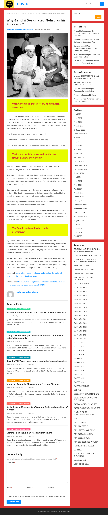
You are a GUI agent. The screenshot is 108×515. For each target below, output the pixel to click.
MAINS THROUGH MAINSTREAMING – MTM (84, 413)
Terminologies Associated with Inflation (84, 89)
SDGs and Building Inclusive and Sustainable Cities (87, 55)
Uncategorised (80, 460)
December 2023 (80, 204)
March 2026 (78, 126)
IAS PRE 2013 (79, 343)
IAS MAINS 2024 (80, 331)
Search (77, 13)
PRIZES (77, 418)
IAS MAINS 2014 (80, 291)
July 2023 (77, 224)
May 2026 (78, 122)
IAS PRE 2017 (79, 358)
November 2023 (80, 208)
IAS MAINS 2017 (80, 303)
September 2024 (80, 169)
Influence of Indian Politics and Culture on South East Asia (36, 312)
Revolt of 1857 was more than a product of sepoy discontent (37, 361)
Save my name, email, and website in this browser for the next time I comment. (37, 496)
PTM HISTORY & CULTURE (84, 430)
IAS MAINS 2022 (80, 323)
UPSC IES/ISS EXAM (81, 464)
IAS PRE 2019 (79, 366)
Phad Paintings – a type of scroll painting (87, 100)
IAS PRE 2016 (79, 354)
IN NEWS (77, 390)
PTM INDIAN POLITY (82, 438)
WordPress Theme (56, 511)
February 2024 (79, 197)
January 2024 (79, 201)
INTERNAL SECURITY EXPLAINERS (87, 408)
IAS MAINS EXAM (80, 339)
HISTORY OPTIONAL (82, 284)
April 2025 (78, 153)
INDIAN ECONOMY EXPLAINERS (86, 394)
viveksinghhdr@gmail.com (43, 29)
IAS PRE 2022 (79, 378)
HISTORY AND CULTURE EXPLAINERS (23, 13)
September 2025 (80, 134)
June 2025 (78, 145)
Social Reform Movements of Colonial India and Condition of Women (37, 408)
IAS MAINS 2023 (80, 327)
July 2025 (77, 142)
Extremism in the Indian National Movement (29, 432)
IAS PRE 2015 (79, 350)
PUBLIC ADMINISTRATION (84, 446)
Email (30, 487)
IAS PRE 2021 (79, 374)
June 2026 (78, 118)
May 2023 (78, 232)
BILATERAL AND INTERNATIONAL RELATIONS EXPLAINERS (87, 250)
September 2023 (80, 216)
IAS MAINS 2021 (80, 319)
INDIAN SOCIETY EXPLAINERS (85, 404)
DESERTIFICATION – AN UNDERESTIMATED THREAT (86, 77)
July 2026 (77, 114)
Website (51, 487)
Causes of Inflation (89, 95)
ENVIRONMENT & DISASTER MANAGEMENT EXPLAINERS (85, 260)
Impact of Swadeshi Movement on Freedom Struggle (33, 384)
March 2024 (78, 193)
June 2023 (78, 228)
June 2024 (78, 181)
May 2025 (78, 149)
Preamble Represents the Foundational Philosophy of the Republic (86, 33)
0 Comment (58, 29)
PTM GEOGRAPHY (81, 426)
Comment (11, 463)
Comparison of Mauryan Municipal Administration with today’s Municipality (35, 336)
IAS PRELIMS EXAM (81, 386)
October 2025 (79, 130)
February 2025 (79, 157)
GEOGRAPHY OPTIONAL (83, 273)
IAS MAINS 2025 (80, 335)
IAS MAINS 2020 (80, 315)
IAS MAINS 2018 (80, 307)
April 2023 (78, 236)
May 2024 (78, 185)
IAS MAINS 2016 (80, 299)
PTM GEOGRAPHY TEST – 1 (82, 83)
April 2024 (78, 189)
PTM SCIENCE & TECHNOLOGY (86, 442)
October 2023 (79, 212)
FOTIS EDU (23, 4)
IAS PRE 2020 (79, 370)
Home (8, 13)
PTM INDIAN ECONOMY (83, 434)
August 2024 (79, 173)
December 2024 (80, 165)
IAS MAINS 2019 (80, 311)
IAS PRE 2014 (79, 347)
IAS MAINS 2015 (80, 295)
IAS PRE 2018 (79, 362)
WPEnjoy (67, 511)
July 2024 (77, 177)
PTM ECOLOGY (80, 422)
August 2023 (79, 220)
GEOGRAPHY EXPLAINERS (84, 269)
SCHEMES (78, 450)
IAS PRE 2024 (79, 382)
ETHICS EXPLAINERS (82, 265)
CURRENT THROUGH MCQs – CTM (87, 255)
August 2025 (79, 138)
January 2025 (79, 161)
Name (9, 487)
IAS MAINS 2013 (80, 287)
